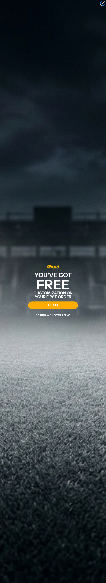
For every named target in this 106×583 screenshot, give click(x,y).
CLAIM (53, 305)
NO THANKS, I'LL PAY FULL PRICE (53, 315)
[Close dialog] (102, 3)
